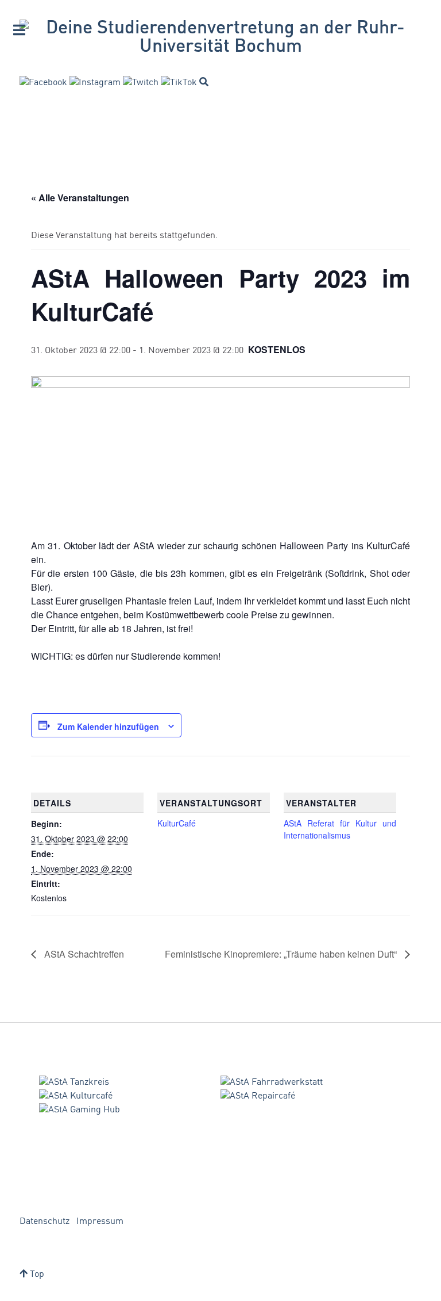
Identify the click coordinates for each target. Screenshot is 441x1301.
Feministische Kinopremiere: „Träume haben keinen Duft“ (282, 954)
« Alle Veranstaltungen (80, 197)
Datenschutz (44, 1221)
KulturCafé (176, 823)
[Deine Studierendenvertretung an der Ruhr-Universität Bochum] (220, 38)
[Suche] (203, 81)
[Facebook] (43, 82)
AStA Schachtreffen (83, 954)
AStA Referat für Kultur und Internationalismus (340, 829)
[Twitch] (140, 82)
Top (36, 1274)
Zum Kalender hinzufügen (108, 726)
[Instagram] (95, 82)
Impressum (99, 1221)
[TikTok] (179, 82)
